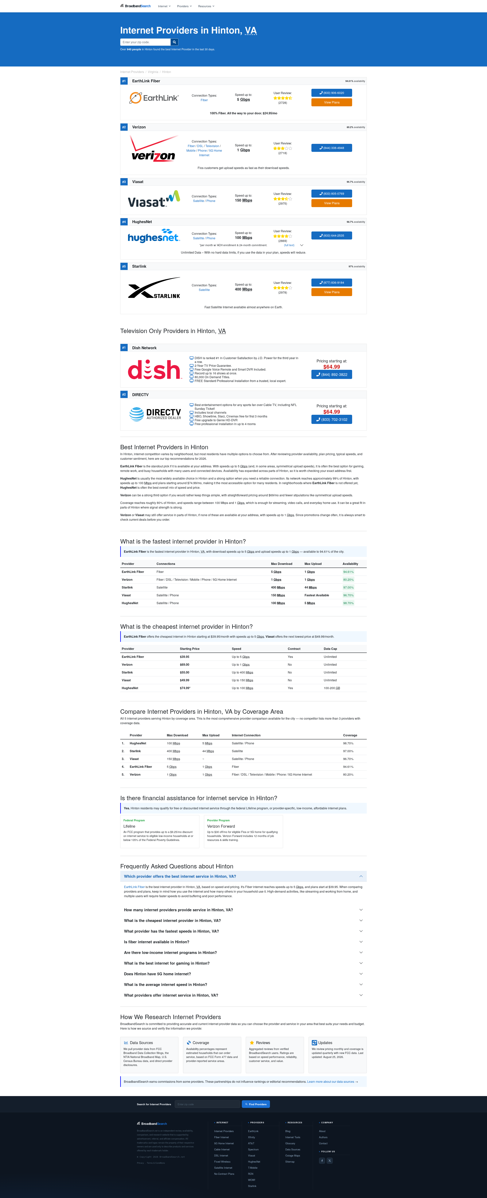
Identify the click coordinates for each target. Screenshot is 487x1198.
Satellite (198, 201)
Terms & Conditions (156, 1162)
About (322, 1131)
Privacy (140, 1162)
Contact (323, 1143)
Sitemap (289, 1161)
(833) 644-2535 (333, 235)
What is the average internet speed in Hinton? (165, 984)
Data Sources (292, 1149)
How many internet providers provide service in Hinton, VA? (178, 909)
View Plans (332, 102)
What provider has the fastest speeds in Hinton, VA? (171, 931)
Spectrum (253, 1149)
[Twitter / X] (330, 1161)
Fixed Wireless (222, 1161)
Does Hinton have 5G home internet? (157, 973)
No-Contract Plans (224, 1174)
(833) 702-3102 (333, 419)
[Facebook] (322, 1161)
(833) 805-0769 (333, 193)
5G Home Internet (224, 1143)
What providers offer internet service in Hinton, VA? (171, 995)
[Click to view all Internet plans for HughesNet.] (154, 235)
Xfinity (251, 1137)
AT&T (251, 1143)
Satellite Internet (223, 1167)
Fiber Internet (221, 1137)
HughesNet (130, 603)
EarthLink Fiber (133, 571)
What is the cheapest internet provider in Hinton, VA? (172, 920)
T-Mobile (252, 1167)
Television (212, 146)
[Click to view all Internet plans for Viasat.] (154, 198)
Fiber (204, 100)
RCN (250, 1174)
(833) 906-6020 (333, 92)
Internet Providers (224, 1131)
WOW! (251, 1180)
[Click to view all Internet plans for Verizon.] (154, 148)
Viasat (126, 595)
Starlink (127, 587)
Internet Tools (292, 1137)
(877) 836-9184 (333, 282)
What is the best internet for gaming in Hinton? (167, 963)
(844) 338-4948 (333, 148)
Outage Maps (292, 1155)
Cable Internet (222, 1149)
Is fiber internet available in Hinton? (156, 941)
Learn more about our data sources (330, 1081)
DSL (200, 146)
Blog (287, 1131)
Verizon (127, 579)
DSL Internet (221, 1155)
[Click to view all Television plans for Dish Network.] (155, 369)
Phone (202, 150)
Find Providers (258, 1104)
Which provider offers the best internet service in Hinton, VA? (180, 876)
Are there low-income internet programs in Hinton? (170, 952)
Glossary (290, 1143)
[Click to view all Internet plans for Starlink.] (154, 287)
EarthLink (253, 1131)
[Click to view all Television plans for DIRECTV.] (155, 414)
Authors (323, 1137)
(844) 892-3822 (333, 374)
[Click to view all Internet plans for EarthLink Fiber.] (154, 97)
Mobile (191, 150)
